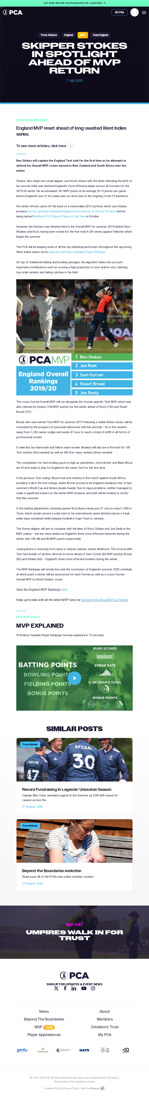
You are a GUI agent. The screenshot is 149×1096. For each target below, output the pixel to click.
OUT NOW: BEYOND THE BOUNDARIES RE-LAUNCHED (73, 3)
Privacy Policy (71, 1088)
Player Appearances (44, 1035)
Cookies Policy (53, 1088)
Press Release (49, 35)
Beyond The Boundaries (44, 1019)
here (64, 589)
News (44, 1011)
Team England (100, 35)
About (105, 1011)
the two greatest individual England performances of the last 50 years (72, 211)
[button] (144, 12)
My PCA (105, 1035)
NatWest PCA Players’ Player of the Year (59, 216)
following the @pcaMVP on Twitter (104, 600)
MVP (82, 35)
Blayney (95, 1088)
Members (105, 1019)
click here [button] (58, 146)
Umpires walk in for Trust (74, 932)
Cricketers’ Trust (105, 1027)
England (68, 35)
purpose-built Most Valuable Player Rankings (77, 252)
